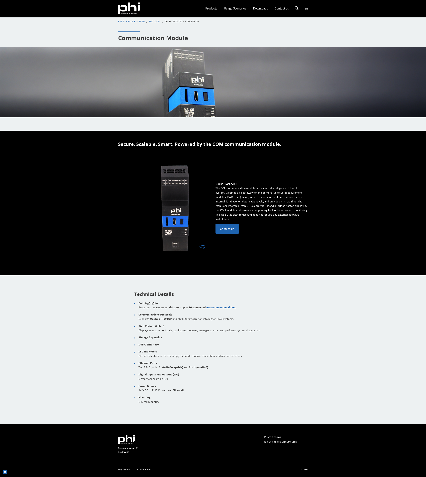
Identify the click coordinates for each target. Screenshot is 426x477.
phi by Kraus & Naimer (131, 21)
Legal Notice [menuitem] (124, 469)
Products (155, 21)
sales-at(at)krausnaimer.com (282, 441)
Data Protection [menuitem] (142, 469)
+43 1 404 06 (274, 437)
